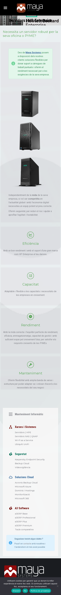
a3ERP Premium (23, 525)
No (25, 591)
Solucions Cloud (24, 477)
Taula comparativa (24, 529)
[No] (57, 586)
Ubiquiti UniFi (22, 444)
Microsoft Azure (23, 486)
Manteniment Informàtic (29, 414)
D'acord (16, 591)
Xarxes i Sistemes (25, 427)
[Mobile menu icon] (5, 7)
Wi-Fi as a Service (24, 440)
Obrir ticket (53, 8)
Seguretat (21, 454)
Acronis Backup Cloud (26, 482)
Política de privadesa (40, 591)
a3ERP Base (21, 513)
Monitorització (22, 494)
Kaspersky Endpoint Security (30, 459)
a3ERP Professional (25, 517)
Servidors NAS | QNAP (26, 436)
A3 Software (22, 508)
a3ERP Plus (21, 521)
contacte (27, 543)
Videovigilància (22, 467)
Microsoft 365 (22, 498)
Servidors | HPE (23, 432)
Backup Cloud (22, 463)
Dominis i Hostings (25, 490)
